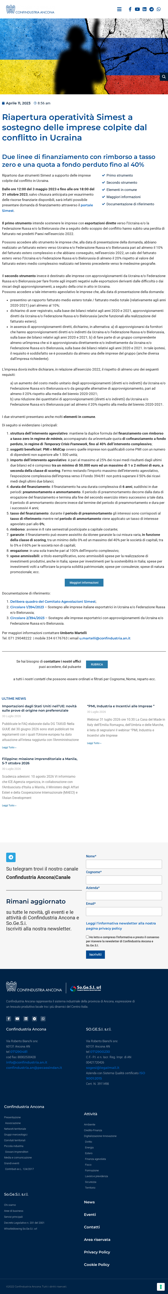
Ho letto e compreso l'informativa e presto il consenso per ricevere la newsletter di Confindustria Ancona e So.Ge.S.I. (122, 941)
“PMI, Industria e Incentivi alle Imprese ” (120, 706)
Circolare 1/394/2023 (27, 607)
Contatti (92, 1227)
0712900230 (100, 1052)
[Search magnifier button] (164, 77)
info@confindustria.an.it (26, 1062)
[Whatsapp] (159, 9)
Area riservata (97, 1239)
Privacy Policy (97, 1252)
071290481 (18, 1052)
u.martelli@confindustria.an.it (105, 638)
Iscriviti (95, 954)
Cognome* (94, 872)
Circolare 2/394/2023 (27, 618)
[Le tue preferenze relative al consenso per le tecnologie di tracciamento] (161, 1287)
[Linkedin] (144, 9)
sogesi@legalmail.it (102, 1068)
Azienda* (93, 888)
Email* (91, 904)
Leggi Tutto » (9, 747)
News (89, 1202)
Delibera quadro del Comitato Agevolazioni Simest (53, 602)
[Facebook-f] (130, 9)
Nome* (91, 856)
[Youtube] (137, 9)
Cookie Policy (96, 1264)
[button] (119, 9)
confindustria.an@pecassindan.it (34, 1068)
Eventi (90, 1214)
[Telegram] (151, 9)
